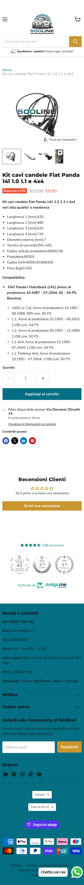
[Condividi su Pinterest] (32, 440)
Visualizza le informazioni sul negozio (32, 424)
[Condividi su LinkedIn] (23, 440)
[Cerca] (75, 41)
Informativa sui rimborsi (34, 870)
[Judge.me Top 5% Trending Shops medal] (64, 564)
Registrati (69, 747)
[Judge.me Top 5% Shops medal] (42, 564)
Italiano (40, 795)
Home (7, 70)
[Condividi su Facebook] (5, 440)
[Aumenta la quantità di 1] (43, 378)
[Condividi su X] (14, 440)
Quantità (8, 368)
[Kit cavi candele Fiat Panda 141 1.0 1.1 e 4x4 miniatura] (59, 156)
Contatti (15, 865)
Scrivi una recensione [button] (42, 505)
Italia (40, 807)
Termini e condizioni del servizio (47, 865)
